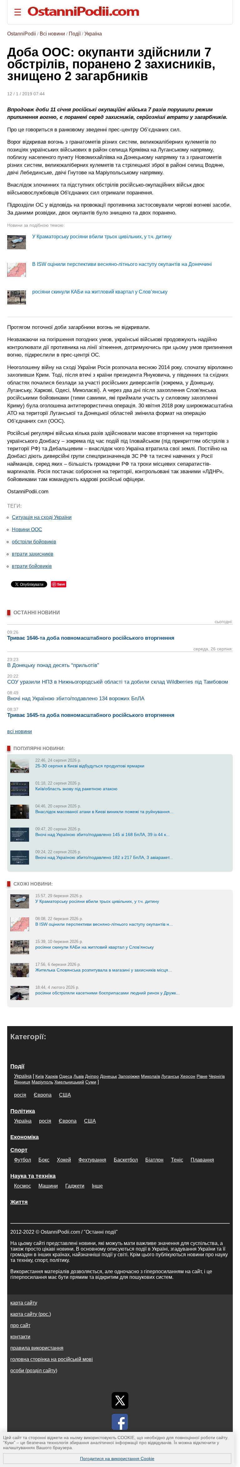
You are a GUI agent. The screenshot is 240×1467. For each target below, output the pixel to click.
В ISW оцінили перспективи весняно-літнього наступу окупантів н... (104, 924)
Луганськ (170, 1076)
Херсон (187, 1076)
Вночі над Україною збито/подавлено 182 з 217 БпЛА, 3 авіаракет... (104, 857)
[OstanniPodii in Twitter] (120, 1400)
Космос (22, 1186)
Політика (22, 1111)
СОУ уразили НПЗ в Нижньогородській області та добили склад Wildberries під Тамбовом (117, 682)
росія (20, 1095)
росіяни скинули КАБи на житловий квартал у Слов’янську (100, 291)
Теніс (177, 1159)
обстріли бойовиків (34, 541)
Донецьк (108, 1076)
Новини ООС (27, 529)
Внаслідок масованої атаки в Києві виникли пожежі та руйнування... (104, 811)
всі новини (19, 731)
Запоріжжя (129, 1076)
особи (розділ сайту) (33, 1370)
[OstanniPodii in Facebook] (120, 1422)
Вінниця (22, 1081)
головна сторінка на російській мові (51, 1359)
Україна (93, 33)
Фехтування (92, 1159)
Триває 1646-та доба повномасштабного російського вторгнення (90, 638)
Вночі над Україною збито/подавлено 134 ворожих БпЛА (75, 699)
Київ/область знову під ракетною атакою (76, 788)
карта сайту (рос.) (30, 1314)
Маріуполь (42, 1081)
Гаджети (74, 1186)
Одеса (65, 1076)
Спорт (19, 1150)
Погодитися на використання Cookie (117, 1458)
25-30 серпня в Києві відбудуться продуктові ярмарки (89, 765)
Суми (90, 1081)
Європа (43, 1095)
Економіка (24, 1137)
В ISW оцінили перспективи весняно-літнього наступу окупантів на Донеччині (122, 264)
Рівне (202, 1076)
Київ (39, 1076)
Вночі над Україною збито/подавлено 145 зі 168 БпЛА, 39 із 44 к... (102, 834)
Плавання (202, 1159)
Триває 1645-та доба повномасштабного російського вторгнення (90, 715)
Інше (97, 1186)
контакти (20, 1336)
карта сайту (23, 1302)
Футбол (22, 1159)
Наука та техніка (33, 1176)
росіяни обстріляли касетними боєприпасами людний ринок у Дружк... (107, 992)
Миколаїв (150, 1076)
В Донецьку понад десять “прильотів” (53, 665)
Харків (51, 1076)
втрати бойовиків (32, 566)
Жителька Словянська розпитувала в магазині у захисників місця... (103, 969)
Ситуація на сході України (42, 517)
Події (75, 33)
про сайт (20, 1325)
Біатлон (154, 1159)
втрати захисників (32, 554)
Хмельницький (69, 1081)
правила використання (36, 1348)
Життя (19, 1202)
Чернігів (217, 1076)
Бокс (43, 1159)
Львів (78, 1076)
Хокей (64, 1159)
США (65, 1095)
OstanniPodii (21, 33)
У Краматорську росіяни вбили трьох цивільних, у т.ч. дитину (102, 236)
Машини (48, 1186)
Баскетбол (126, 1159)
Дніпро (92, 1076)
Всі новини (52, 33)
